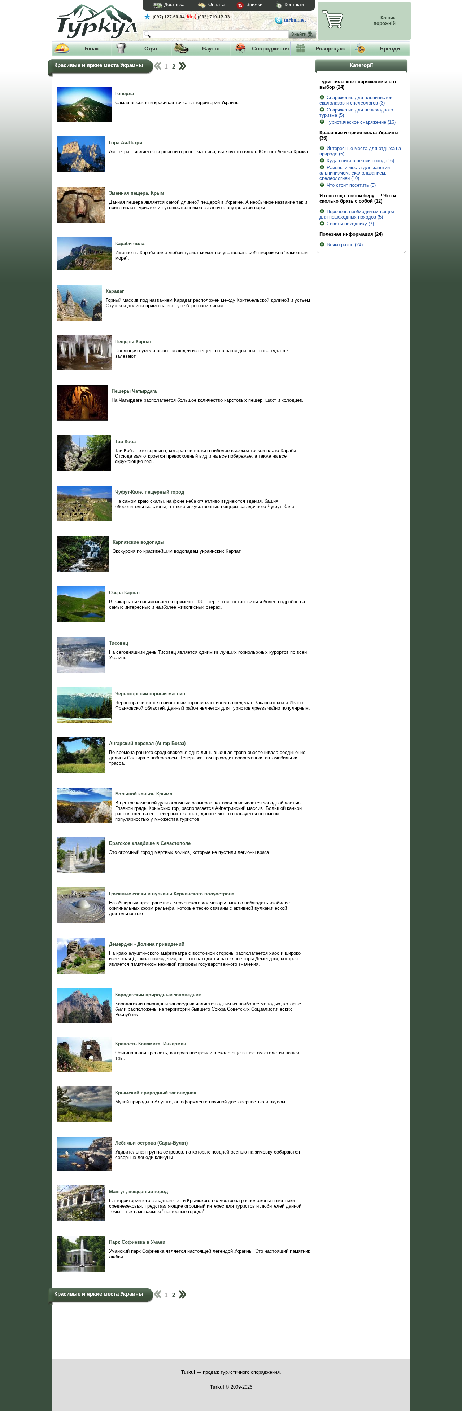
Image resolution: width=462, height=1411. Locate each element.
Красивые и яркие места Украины (98, 65)
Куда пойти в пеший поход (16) (360, 160)
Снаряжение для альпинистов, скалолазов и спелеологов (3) (356, 100)
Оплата (216, 4)
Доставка (174, 4)
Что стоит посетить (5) (351, 185)
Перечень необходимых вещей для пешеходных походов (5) (356, 214)
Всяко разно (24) (345, 244)
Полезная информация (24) (351, 234)
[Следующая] (181, 66)
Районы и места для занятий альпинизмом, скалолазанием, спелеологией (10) (354, 173)
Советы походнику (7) (350, 223)
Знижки (253, 4)
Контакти (294, 4)
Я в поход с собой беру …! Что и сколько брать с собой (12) (357, 198)
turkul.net (295, 20)
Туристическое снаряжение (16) (361, 122)
